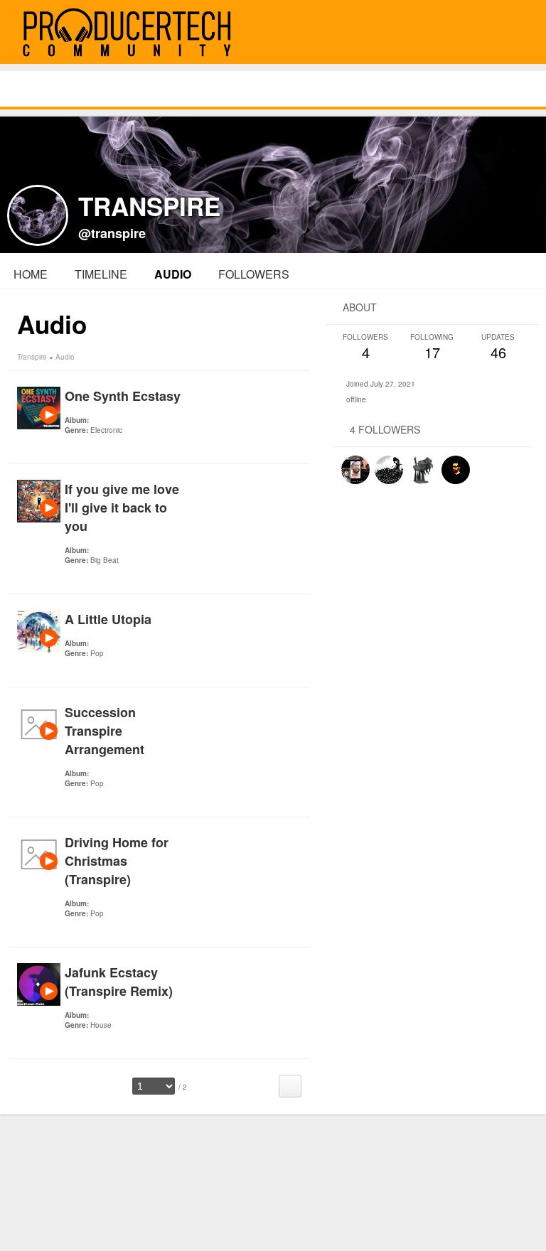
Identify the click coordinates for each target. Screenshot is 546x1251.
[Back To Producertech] (519, 33)
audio (172, 274)
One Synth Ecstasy (123, 396)
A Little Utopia (108, 619)
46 (498, 347)
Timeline (101, 274)
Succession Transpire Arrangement (104, 730)
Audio (65, 357)
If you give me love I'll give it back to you (122, 507)
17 (432, 347)
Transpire (32, 357)
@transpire (112, 233)
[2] (76, 449)
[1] (70, 449)
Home (31, 274)
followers (253, 274)
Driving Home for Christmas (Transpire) (116, 860)
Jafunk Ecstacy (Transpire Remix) (119, 981)
